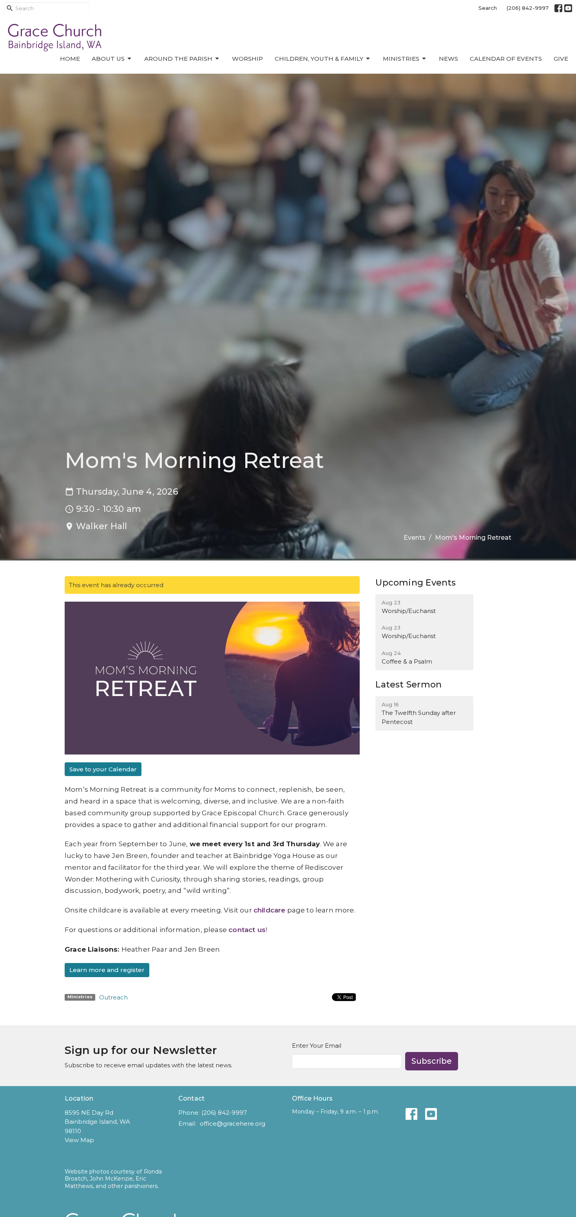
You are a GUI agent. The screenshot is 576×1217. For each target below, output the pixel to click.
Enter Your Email (316, 1045)
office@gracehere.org (232, 1123)
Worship (247, 58)
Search (487, 8)
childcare (270, 910)
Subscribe (431, 1061)
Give (561, 58)
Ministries (401, 58)
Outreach (113, 997)
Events (415, 537)
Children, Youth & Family (319, 58)
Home (70, 58)
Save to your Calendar (103, 769)
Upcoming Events (415, 582)
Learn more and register (107, 970)
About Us (108, 58)
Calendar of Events (506, 58)
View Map (79, 1140)
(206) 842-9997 (528, 8)
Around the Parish (178, 58)
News (448, 58)
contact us (247, 930)
